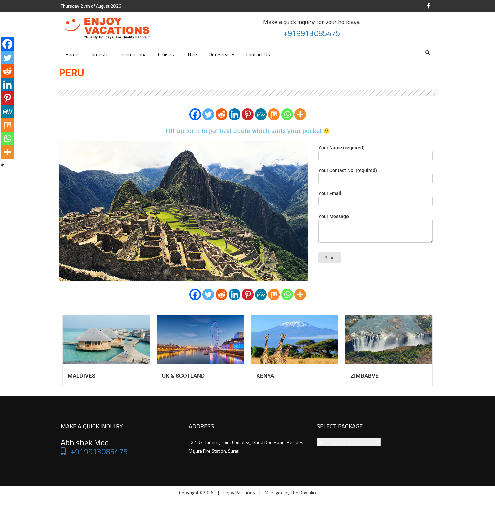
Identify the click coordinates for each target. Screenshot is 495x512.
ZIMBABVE (365, 375)
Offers (191, 54)
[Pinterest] (248, 114)
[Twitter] (208, 114)
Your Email (329, 193)
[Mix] (274, 114)
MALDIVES (81, 375)
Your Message (333, 216)
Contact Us (258, 54)
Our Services (222, 54)
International (134, 54)
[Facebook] (195, 114)
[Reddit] (221, 114)
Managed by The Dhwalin (290, 492)
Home (72, 54)
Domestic (99, 54)
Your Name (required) (341, 147)
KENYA (265, 375)
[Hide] (2, 165)
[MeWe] (261, 114)
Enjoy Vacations (239, 492)
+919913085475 (311, 33)
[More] (300, 114)
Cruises (166, 54)
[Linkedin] (234, 114)
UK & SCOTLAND (183, 375)
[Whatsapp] (287, 114)
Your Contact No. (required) (347, 170)
